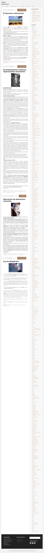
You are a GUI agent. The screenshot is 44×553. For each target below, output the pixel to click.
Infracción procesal (34, 285)
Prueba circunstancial (35, 420)
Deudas (33, 216)
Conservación (34, 144)
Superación (33, 488)
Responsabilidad (34, 455)
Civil (13, 304)
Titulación (33, 491)
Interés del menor (34, 295)
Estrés (33, 242)
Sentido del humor (34, 474)
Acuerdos (8, 253)
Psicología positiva (34, 430)
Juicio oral (33, 306)
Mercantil (4, 305)
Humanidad (33, 271)
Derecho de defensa (35, 193)
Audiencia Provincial (35, 89)
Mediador (24, 304)
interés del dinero (34, 294)
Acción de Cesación (35, 37)
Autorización (21, 253)
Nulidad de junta (34, 368)
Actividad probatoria (35, 42)
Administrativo (34, 56)
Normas (33, 359)
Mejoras (4, 192)
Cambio (33, 99)
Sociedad (33, 482)
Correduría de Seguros (35, 160)
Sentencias (33, 472)
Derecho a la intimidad (35, 188)
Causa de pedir (34, 101)
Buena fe (33, 96)
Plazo (33, 389)
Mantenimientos (34, 339)
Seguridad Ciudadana (35, 466)
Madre (33, 336)
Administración (34, 49)
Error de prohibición (35, 236)
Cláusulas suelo (34, 117)
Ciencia (33, 105)
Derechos (33, 204)
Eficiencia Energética (35, 230)
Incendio (33, 277)
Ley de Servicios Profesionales (36, 329)
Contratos (15, 191)
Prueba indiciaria (34, 424)
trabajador (33, 496)
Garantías (33, 264)
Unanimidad (20, 254)
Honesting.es (31, 550)
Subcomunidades (34, 486)
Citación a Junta (34, 107)
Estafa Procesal (34, 239)
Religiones (33, 448)
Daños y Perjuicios (34, 175)
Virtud (33, 525)
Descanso (21, 61)
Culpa (33, 166)
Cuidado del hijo (34, 165)
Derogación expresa (35, 206)
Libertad (33, 330)
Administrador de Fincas (13, 190)
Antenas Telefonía (34, 71)
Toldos (33, 493)
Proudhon (33, 418)
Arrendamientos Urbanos (23, 190)
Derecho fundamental (35, 199)
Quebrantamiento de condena (36, 432)
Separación (33, 475)
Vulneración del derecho (35, 531)
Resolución (33, 453)
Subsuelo (33, 487)
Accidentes (33, 36)
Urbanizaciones (34, 510)
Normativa (33, 363)
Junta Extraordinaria (35, 311)
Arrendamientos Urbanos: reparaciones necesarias (14, 70)
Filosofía (33, 257)
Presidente (33, 395)
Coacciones (33, 118)
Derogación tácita (34, 207)
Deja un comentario (22, 66)
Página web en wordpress (21, 550)
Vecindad (33, 515)
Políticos (33, 392)
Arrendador (33, 79)
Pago (33, 380)
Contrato (33, 153)
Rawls (33, 435)
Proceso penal (34, 405)
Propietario (33, 415)
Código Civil (9, 191)
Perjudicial (33, 388)
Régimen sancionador (35, 442)
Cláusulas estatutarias (35, 116)
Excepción (33, 246)
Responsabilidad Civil (35, 456)
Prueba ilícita (34, 423)
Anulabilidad (33, 72)
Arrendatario (34, 84)
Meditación (33, 345)
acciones (33, 38)
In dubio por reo (34, 276)
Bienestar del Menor (35, 95)
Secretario (33, 463)
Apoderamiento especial (35, 77)
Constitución (34, 147)
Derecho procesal (34, 201)
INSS (32, 292)
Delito (33, 181)
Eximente (33, 248)
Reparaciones (10, 192)
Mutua (33, 357)
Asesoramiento (5, 191)
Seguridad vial (34, 467)
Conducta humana (34, 137)
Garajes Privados (34, 263)
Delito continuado (34, 182)
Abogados (8, 190)
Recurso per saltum (35, 439)
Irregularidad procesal (35, 300)
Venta (33, 520)
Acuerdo (11, 304)
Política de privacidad (20, 540)
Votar (33, 528)
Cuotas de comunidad (35, 167)
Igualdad (33, 274)
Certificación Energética (35, 102)
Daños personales (34, 173)
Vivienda (13, 192)
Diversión (24, 61)
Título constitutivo (34, 492)
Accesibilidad (34, 32)
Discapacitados (34, 219)
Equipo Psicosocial (34, 235)
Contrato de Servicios (35, 154)
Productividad (34, 406)
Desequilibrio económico (35, 212)
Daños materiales (34, 172)
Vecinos (23, 254)
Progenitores (34, 410)
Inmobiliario (33, 289)
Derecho (18, 61)
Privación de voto (34, 401)
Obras (6, 192)
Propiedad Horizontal (35, 413)
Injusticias (33, 288)
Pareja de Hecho (34, 381)
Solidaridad (33, 485)
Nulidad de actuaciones (35, 365)
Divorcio (33, 223)
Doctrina (18, 191)
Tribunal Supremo (34, 503)
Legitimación (34, 322)
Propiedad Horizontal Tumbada (36, 414)
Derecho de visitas (34, 196)
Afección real (34, 57)
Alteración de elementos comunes (14, 200)
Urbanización (34, 509)
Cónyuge (33, 158)
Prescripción (34, 394)
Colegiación (33, 122)
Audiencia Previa (34, 88)
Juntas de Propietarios (35, 313)
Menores (33, 347)
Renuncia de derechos (35, 449)
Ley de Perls (34, 327)
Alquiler (18, 190)
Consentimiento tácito (35, 143)
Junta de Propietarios (13, 254)
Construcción (34, 149)
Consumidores (34, 152)
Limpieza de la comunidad (35, 19)
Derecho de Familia (35, 194)
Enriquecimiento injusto (35, 234)
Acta (32, 41)
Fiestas (33, 256)
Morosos (33, 356)
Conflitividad (34, 141)
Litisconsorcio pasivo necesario (36, 334)
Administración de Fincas (35, 50)
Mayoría (33, 341)
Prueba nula (33, 426)
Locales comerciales (35, 335)
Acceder (34, 550)
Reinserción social (34, 445)
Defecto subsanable (35, 176)
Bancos (33, 93)
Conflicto (16, 61)
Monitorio (33, 352)
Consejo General (34, 142)
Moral (33, 353)
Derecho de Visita (34, 195)
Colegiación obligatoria (35, 123)
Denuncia (33, 184)
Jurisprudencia (22, 191)
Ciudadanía (33, 108)
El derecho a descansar (13, 13)
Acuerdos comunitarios (35, 48)
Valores (33, 514)
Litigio (33, 333)
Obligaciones (34, 371)
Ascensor (33, 85)
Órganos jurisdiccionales (35, 377)
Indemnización (34, 280)
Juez (32, 304)
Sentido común (34, 473)
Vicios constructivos (35, 522)
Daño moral (33, 171)
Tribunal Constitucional (35, 502)
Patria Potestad (34, 382)
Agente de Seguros (34, 63)
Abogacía (33, 26)
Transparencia (34, 499)
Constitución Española (35, 148)
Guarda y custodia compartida (36, 268)
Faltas (33, 252)
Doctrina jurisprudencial (35, 225)
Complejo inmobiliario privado (36, 129)
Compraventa (34, 130)
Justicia (18, 304)
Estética (33, 241)
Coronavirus (33, 159)
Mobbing (33, 351)
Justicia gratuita (34, 318)
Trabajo (33, 497)
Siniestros (33, 480)
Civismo (33, 112)
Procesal (33, 402)
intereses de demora (35, 298)
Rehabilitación (34, 444)
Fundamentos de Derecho (35, 262)
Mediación (20, 304)
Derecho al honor (34, 190)
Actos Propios (34, 44)
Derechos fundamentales (35, 205)
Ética (32, 245)
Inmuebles (33, 290)
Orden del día (34, 376)
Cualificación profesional (35, 164)
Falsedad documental (35, 251)
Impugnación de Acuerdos (35, 275)
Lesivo (33, 324)
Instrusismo (33, 293)
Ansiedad (33, 70)
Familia (33, 253)
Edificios (33, 228)
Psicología (33, 429)
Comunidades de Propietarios (36, 135)
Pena (33, 383)
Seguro (33, 468)
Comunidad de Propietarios (36, 131)
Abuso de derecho (34, 31)
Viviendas (33, 527)
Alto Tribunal (34, 69)
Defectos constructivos (35, 177)
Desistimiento (34, 213)
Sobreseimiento (34, 481)
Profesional (33, 407)
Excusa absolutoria (34, 247)
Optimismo (33, 375)
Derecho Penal (34, 200)
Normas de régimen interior (36, 362)
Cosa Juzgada (34, 161)
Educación (33, 229)
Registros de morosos (35, 443)
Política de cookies (20, 541)
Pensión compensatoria (35, 386)
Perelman (33, 387)
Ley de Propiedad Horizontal (36, 328)
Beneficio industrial (34, 94)
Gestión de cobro (34, 265)
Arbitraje (33, 78)
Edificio (33, 227)
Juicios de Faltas (34, 307)
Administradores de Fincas (10, 61)
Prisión (33, 400)
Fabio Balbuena (5, 3)
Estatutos (33, 240)
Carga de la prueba (34, 100)
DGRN (33, 217)
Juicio (33, 305)
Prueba (33, 419)
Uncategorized (34, 508)
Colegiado (33, 124)
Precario (33, 393)
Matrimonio (33, 340)
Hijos (33, 269)
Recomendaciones (34, 438)
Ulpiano (33, 505)
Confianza (33, 138)
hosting (27, 550)
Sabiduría (33, 461)
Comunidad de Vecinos (35, 132)
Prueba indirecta (34, 425)
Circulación (33, 106)
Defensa (33, 178)
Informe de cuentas (35, 281)
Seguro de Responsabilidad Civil (36, 469)
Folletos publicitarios (35, 258)
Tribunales (7, 305)
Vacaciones (33, 511)
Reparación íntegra (34, 450)
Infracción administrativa (35, 282)
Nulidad (33, 364)
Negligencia (33, 358)
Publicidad (33, 431)
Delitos (33, 183)
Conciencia (33, 136)
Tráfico (33, 498)
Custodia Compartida (35, 170)
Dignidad (33, 218)
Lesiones (33, 323)
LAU (24, 191)
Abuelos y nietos (34, 30)
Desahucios (33, 210)
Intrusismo (33, 299)
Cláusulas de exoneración (35, 114)
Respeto (33, 454)
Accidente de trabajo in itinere (36, 35)
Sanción (33, 462)
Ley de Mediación (11, 261)
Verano (33, 521)
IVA (32, 301)
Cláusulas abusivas (34, 113)
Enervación (33, 233)
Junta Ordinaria (34, 312)
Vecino (33, 516)
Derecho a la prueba (35, 189)
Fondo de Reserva (34, 259)
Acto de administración (35, 43)
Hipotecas (33, 270)
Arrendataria (34, 83)
